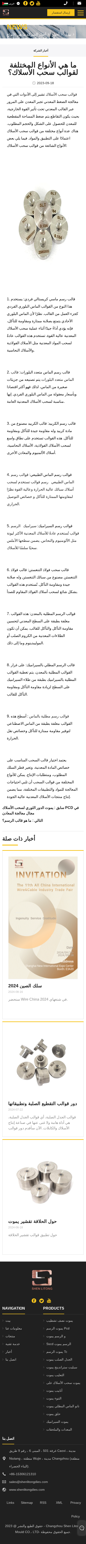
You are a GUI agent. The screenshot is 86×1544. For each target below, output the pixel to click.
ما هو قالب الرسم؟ (16, 820)
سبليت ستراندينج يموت (61, 1367)
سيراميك (28, 526)
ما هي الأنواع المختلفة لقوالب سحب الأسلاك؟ (31, 36)
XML (59, 1502)
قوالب (35, 482)
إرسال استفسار (61, 12)
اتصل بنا (11, 1359)
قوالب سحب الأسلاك (61, 94)
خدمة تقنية (13, 1344)
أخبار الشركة (36, 34)
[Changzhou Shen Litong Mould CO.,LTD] (15, 12)
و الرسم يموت (56, 1336)
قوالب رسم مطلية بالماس (48, 716)
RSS (43, 1502)
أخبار (55, 34)
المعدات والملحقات (59, 1429)
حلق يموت (53, 1414)
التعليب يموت (55, 1375)
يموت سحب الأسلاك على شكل (63, 1384)
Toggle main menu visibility (80, 12)
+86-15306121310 (68, 3)
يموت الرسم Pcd (57, 1328)
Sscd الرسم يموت (58, 1344)
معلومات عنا (14, 1328)
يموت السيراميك (57, 1421)
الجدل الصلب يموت (59, 1359)
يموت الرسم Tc (56, 1351)
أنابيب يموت (54, 1390)
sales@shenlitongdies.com (81, 3)
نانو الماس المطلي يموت (62, 1406)
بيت (68, 34)
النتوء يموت (53, 1398)
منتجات (10, 1336)
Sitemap (27, 1502)
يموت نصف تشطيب (59, 1320)
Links (10, 1502)
